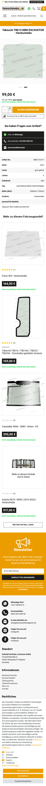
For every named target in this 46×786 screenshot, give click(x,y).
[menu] (5, 16)
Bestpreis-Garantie (9, 675)
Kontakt (5, 689)
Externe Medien (12, 757)
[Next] (41, 61)
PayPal (9, 760)
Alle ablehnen (23, 776)
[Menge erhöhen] (10, 108)
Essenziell (10, 752)
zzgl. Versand (17, 100)
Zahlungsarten (8, 681)
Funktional (10, 763)
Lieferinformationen (10, 683)
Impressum (37, 740)
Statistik (9, 755)
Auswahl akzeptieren (23, 781)
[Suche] (41, 15)
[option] (23, 23)
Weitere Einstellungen (10, 766)
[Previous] (5, 61)
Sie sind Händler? (37, 2)
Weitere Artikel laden (23, 525)
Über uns (5, 686)
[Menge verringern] (10, 111)
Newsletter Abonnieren (23, 577)
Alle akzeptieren (23, 771)
